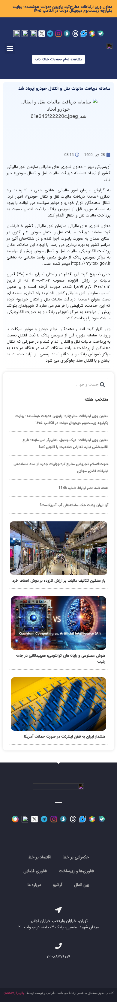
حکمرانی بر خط (76, 857)
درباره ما (34, 884)
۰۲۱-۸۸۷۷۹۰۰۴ (58, 956)
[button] (9, 48)
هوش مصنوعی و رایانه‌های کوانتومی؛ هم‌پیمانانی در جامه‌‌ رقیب (60, 658)
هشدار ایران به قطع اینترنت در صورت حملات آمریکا (64, 736)
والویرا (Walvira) (14, 993)
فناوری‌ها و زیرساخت (76, 871)
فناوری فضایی (35, 871)
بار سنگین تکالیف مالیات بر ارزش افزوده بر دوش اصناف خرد (58, 580)
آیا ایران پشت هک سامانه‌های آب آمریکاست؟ (74, 505)
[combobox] (58, 384)
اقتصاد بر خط (39, 857)
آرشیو (57, 884)
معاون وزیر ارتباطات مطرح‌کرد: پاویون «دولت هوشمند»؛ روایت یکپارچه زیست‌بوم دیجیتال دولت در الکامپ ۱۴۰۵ (62, 9)
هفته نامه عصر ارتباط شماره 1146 (83, 488)
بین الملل (81, 884)
